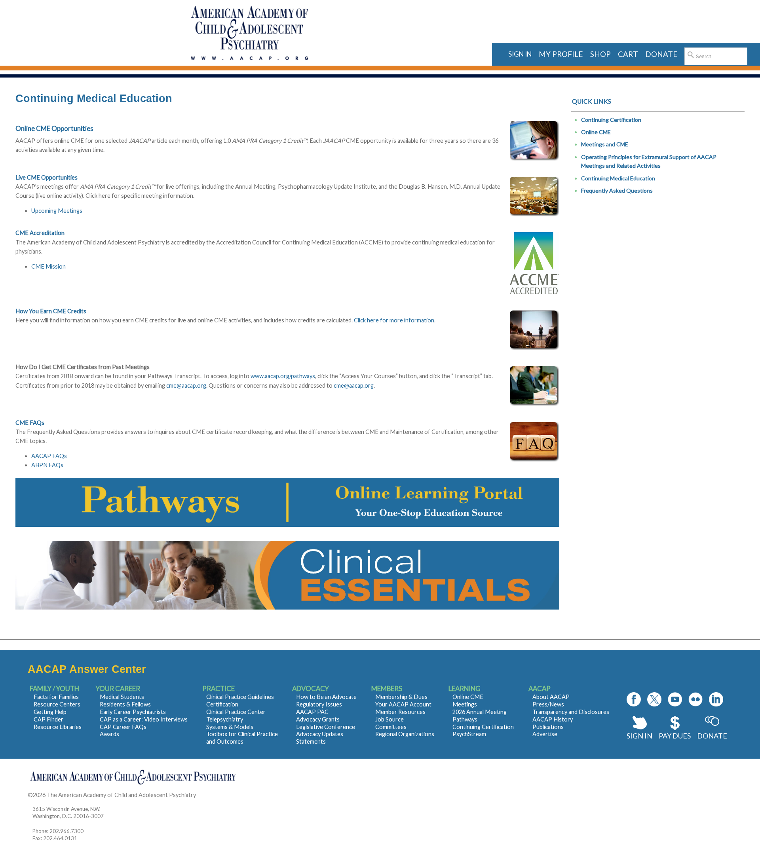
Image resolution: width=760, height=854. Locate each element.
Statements (311, 741)
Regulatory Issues (319, 704)
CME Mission (48, 266)
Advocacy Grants (318, 719)
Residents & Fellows (125, 704)
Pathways (464, 719)
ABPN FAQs (47, 465)
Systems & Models (229, 726)
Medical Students (122, 696)
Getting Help (50, 711)
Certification (222, 704)
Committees (391, 726)
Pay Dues (675, 735)
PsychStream (469, 734)
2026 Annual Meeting (479, 711)
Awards (109, 734)
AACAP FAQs (49, 456)
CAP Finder (48, 719)
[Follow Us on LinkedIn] (716, 699)
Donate (712, 735)
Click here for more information (394, 320)
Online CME (596, 132)
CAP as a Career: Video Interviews (144, 719)
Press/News (548, 704)
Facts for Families (56, 696)
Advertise (544, 734)
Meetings (464, 704)
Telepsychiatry (224, 719)
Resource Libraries (58, 726)
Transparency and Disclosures (570, 711)
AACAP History (552, 719)
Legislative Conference (325, 726)
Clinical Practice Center (236, 711)
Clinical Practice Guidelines (240, 696)
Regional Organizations (404, 734)
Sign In (639, 735)
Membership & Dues (401, 696)
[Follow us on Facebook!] (634, 699)
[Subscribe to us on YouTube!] (675, 699)
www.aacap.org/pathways (283, 376)
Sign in (520, 54)
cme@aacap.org (186, 385)
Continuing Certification (611, 119)
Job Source (389, 719)
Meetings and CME (604, 144)
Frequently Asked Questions (617, 190)
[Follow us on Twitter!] (654, 699)
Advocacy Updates (319, 734)
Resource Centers (57, 704)
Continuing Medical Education (618, 178)
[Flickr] (695, 699)
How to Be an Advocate (326, 696)
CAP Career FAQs (123, 726)
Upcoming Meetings (56, 210)
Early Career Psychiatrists (133, 711)
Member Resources (400, 711)
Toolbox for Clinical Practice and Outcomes (242, 738)
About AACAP (551, 696)
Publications (548, 726)
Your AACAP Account (403, 704)
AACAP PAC (312, 711)
